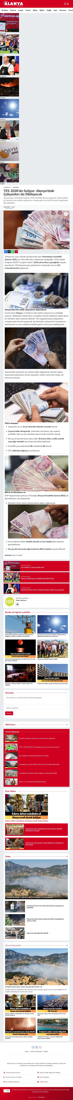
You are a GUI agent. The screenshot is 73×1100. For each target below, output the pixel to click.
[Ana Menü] (68, 4)
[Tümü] (67, 725)
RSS (7, 1091)
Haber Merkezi (21, 600)
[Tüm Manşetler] (67, 945)
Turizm (28, 10)
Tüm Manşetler (44, 1077)
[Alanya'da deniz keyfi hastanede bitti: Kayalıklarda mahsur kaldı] (15, 920)
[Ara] (65, 4)
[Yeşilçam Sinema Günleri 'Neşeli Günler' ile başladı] (20, 673)
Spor (55, 10)
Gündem (4, 10)
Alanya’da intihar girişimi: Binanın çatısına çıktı (52, 683)
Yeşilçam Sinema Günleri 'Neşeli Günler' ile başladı (18, 684)
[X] (36, 1047)
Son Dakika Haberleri (12, 1082)
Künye (27, 1051)
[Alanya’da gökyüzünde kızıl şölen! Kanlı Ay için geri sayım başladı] (20, 649)
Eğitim (42, 10)
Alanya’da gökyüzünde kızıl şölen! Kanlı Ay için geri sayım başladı (20, 660)
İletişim (45, 1051)
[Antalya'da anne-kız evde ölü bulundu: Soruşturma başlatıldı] (15, 906)
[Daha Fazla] (16, 251)
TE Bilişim (41, 1097)
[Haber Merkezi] (9, 601)
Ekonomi (63, 10)
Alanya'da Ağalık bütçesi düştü (47, 659)
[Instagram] (40, 1047)
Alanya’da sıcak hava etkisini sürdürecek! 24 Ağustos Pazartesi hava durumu (51, 635)
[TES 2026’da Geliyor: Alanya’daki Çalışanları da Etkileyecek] (37, 229)
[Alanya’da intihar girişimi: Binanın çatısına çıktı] (52, 673)
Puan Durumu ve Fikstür (14, 1077)
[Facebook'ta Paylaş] (5, 251)
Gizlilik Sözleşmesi (36, 1051)
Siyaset (13, 10)
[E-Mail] (17, 604)
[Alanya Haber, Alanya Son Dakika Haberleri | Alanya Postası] (13, 3)
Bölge (35, 10)
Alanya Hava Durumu (13, 1072)
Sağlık (49, 10)
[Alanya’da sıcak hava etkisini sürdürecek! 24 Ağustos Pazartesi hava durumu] (52, 624)
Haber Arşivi (44, 1082)
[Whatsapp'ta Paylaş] (12, 251)
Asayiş (20, 10)
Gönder (9, 713)
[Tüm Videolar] (67, 857)
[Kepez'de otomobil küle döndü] (15, 933)
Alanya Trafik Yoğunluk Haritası (50, 1072)
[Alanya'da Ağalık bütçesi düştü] (52, 649)
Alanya (16, 187)
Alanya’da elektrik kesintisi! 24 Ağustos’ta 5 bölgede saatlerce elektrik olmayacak (19, 635)
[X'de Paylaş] (9, 251)
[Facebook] (33, 1047)
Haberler (7, 187)
